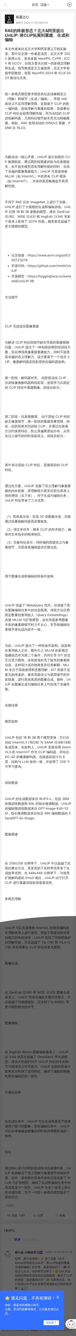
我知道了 (51, 1322)
